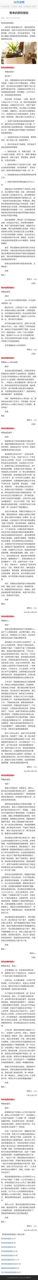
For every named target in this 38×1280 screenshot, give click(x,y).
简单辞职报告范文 (8, 1260)
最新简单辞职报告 (8, 1268)
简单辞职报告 (6, 1239)
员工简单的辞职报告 (8, 1272)
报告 (20, 6)
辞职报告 (27, 6)
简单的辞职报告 (7, 1251)
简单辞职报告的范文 (8, 1264)
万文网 (14, 6)
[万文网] (19, 2)
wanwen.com (22, 1277)
